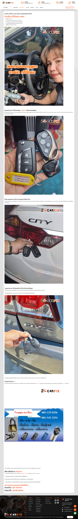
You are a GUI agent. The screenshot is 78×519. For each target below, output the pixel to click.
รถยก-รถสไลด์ (38, 501)
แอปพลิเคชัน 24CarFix (24, 473)
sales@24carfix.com (68, 511)
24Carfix (63, 383)
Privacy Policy (47, 501)
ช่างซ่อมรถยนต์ (38, 499)
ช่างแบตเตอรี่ (38, 503)
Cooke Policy (47, 499)
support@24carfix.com (68, 509)
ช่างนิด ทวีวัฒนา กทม (14, 16)
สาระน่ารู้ (27, 7)
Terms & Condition (48, 503)
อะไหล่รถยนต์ (15, 7)
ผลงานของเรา (21, 7)
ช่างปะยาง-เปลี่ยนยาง (39, 505)
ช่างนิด (23, 110)
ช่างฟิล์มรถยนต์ (38, 510)
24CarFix (18, 471)
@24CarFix (17, 490)
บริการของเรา (31, 499)
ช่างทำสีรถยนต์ (38, 511)
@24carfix (38, 383)
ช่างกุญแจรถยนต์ (38, 506)
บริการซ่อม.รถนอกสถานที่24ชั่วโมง (16, 485)
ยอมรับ (70, 517)
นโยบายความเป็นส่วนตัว (59, 517)
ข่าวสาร (37, 7)
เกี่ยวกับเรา (32, 7)
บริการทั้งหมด (6, 7)
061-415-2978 (70, 7)
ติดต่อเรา (41, 7)
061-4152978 (17, 487)
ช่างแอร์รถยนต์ (38, 508)
